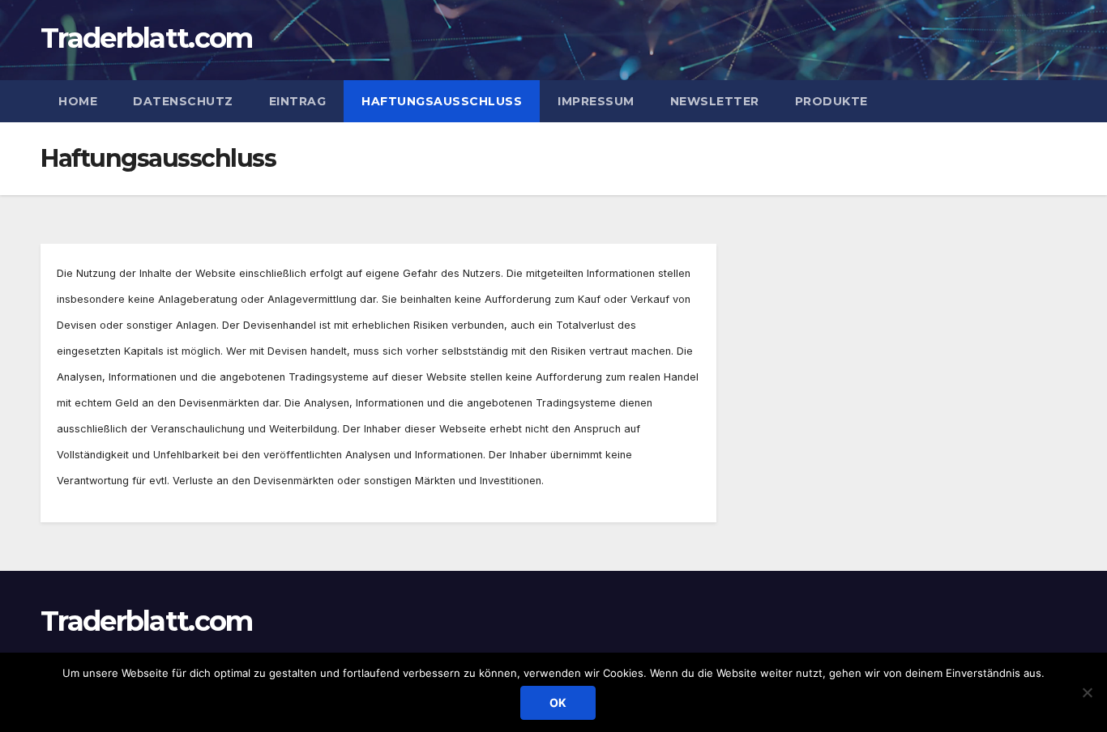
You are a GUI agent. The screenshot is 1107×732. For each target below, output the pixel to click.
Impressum (596, 101)
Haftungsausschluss (441, 101)
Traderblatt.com (147, 38)
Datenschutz (183, 101)
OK (557, 702)
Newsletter (714, 101)
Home (77, 101)
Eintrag (298, 101)
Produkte (831, 101)
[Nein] (1087, 692)
